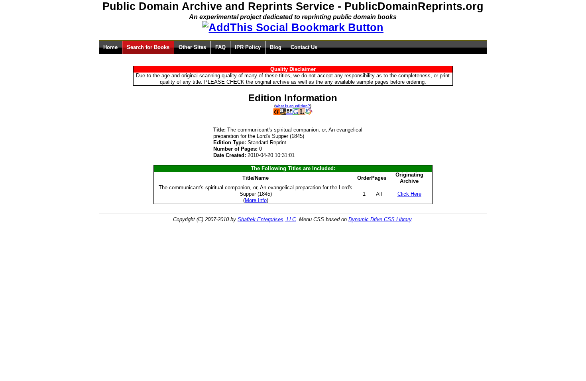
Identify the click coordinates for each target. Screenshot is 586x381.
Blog (275, 47)
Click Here (409, 194)
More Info (256, 200)
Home (110, 47)
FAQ (220, 47)
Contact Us (304, 47)
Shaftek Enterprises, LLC (267, 219)
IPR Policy (248, 47)
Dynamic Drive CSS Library (379, 219)
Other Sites (192, 47)
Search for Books (148, 47)
